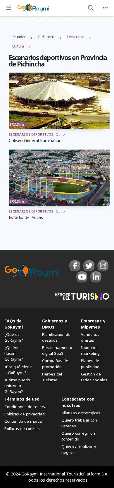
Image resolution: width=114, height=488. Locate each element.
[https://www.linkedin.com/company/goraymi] (95, 276)
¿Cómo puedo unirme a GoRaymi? (17, 385)
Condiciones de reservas (27, 406)
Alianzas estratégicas (80, 412)
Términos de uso (21, 399)
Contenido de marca (23, 421)
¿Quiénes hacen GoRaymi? (13, 353)
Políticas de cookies (22, 428)
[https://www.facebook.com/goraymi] (74, 265)
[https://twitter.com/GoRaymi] (88, 265)
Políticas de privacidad (24, 414)
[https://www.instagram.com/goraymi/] (102, 265)
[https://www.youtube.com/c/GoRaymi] (81, 276)
